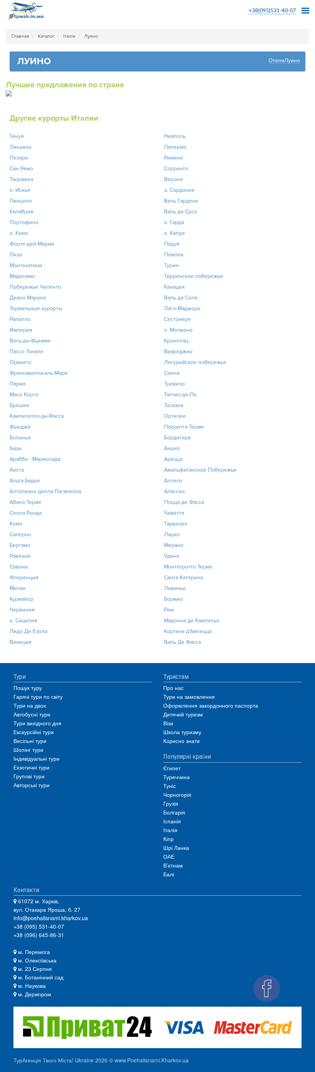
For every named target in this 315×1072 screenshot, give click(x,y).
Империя (21, 330)
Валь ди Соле (181, 297)
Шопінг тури (28, 749)
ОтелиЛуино (284, 60)
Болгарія (174, 812)
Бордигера (177, 437)
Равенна (20, 556)
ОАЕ (168, 856)
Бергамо (20, 545)
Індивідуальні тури (36, 758)
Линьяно (21, 147)
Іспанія (172, 821)
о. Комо (19, 233)
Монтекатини (26, 265)
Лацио (172, 534)
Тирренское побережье (193, 276)
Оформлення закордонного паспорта (210, 705)
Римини (173, 158)
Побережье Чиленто (35, 287)
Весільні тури (29, 741)
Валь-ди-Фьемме (30, 340)
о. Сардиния (179, 190)
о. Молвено (178, 330)
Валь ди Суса (180, 211)
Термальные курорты (36, 308)
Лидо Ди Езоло (29, 631)
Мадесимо (22, 276)
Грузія (170, 803)
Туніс (169, 785)
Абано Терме (25, 502)
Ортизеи (175, 416)
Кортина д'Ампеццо (188, 631)
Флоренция (24, 577)
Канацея (174, 287)
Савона (19, 566)
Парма (17, 384)
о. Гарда (174, 222)
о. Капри (174, 233)
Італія (69, 36)
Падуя (171, 244)
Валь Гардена (181, 201)
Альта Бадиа (25, 480)
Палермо (175, 147)
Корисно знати (181, 741)
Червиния (22, 610)
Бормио (173, 599)
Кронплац (176, 340)
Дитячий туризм (183, 714)
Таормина (21, 179)
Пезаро (19, 158)
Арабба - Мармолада (35, 459)
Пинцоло (21, 201)
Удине (171, 556)
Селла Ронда (25, 513)
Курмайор (21, 599)
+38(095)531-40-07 (272, 10)
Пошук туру (27, 687)
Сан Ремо (21, 168)
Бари (16, 448)
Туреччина (176, 777)
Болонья (20, 437)
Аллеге (173, 480)
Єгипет (172, 768)
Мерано (173, 545)
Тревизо (174, 384)
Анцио (172, 448)
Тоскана (173, 405)
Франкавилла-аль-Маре (39, 373)
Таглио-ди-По (180, 394)
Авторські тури (31, 785)
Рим (169, 610)
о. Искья (20, 190)
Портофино (24, 222)
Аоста (17, 470)
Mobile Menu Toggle (305, 8)
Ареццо (173, 459)
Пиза (16, 254)
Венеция (21, 642)
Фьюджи (20, 427)
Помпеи (174, 254)
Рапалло (20, 319)
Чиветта (174, 513)
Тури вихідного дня (37, 723)
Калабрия (21, 211)
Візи (168, 723)
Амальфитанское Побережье (200, 470)
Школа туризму (182, 732)
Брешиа (19, 405)
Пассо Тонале (26, 351)
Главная (20, 36)
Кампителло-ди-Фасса (37, 416)
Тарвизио (175, 523)
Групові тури (29, 776)
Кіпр (168, 839)
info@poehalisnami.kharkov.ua (50, 918)
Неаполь (175, 136)
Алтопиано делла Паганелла (45, 491)
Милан (18, 588)
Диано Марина (28, 297)
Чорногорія (177, 794)
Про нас (173, 687)
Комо (16, 523)
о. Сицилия (23, 620)
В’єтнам (173, 865)
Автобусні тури (31, 714)
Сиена (171, 373)
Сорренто (176, 168)
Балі (168, 874)
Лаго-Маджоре (182, 308)
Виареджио (178, 351)
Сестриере (177, 319)
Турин (171, 265)
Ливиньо (175, 588)
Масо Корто (24, 394)
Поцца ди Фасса (184, 502)
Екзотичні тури (31, 767)
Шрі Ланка (176, 847)
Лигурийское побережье (195, 362)
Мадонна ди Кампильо (191, 620)
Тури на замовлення (189, 696)
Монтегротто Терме (188, 566)
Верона (173, 179)
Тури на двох (29, 705)
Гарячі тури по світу (38, 696)
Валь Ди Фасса (182, 642)
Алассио (174, 491)
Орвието (21, 362)
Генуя (17, 136)
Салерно (20, 534)
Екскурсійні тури (33, 732)
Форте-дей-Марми (32, 244)
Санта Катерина (183, 577)
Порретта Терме (184, 427)
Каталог (46, 36)
